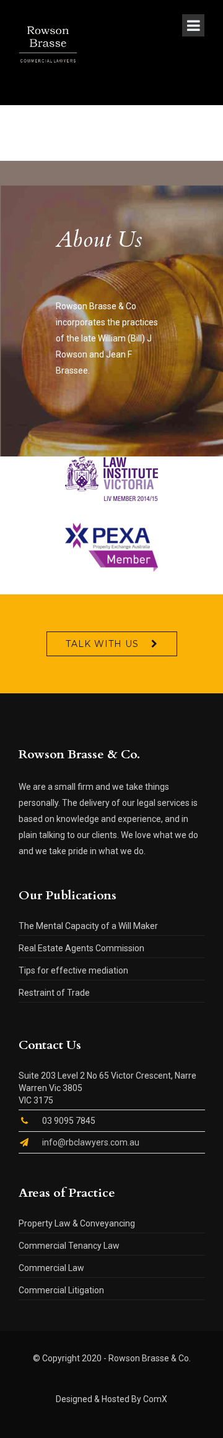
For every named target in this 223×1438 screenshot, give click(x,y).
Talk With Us (102, 643)
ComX (155, 1399)
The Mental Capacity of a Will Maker (88, 926)
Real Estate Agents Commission (81, 948)
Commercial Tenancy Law (69, 1246)
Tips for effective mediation (73, 970)
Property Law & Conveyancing (77, 1223)
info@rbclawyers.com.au (90, 1142)
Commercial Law (51, 1268)
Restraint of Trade (54, 993)
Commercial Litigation (61, 1290)
